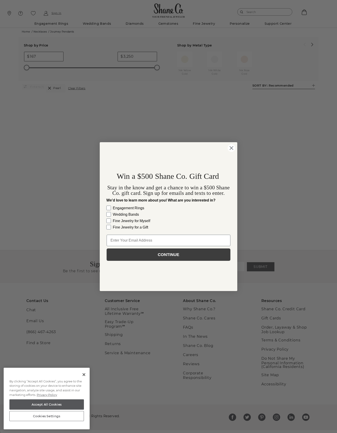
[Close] (84, 375)
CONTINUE (168, 254)
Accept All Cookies (47, 404)
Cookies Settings (46, 416)
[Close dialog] (231, 148)
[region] (47, 399)
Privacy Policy (47, 395)
